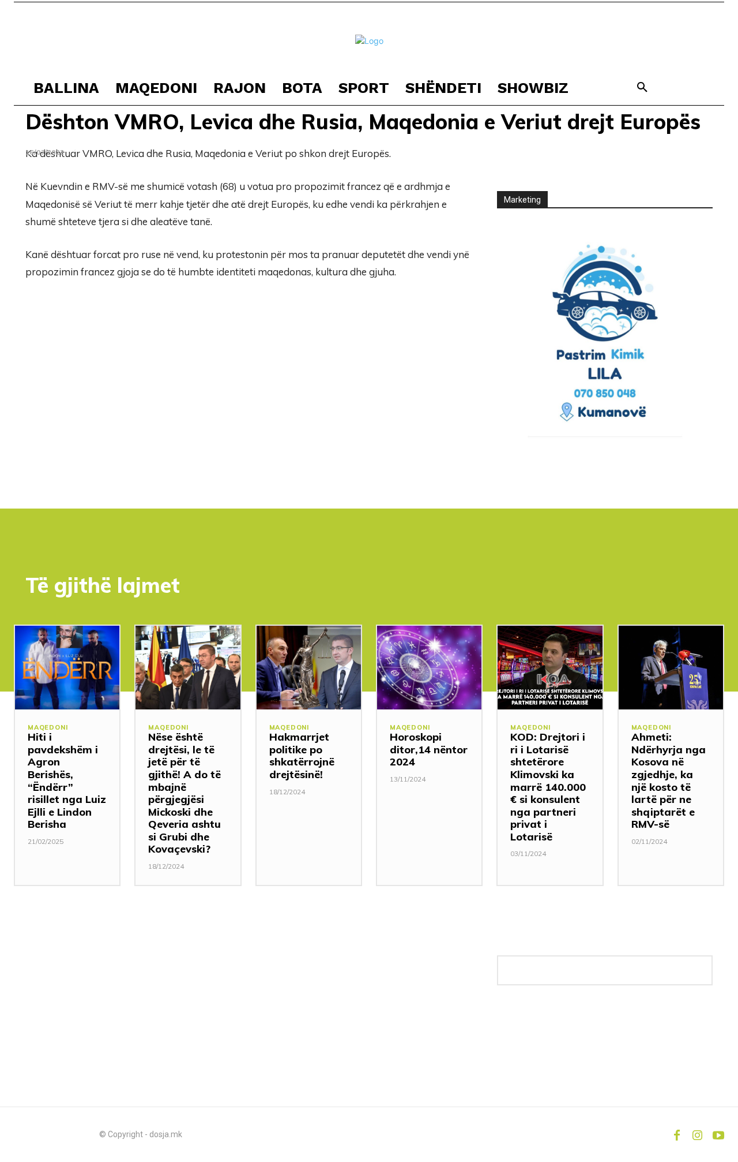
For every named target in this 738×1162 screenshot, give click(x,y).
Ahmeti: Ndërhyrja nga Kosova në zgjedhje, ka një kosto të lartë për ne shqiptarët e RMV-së (668, 780)
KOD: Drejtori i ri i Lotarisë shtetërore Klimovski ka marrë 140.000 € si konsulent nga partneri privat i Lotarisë (548, 786)
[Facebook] (677, 1134)
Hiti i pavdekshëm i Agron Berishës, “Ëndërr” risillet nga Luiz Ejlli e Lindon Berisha (67, 780)
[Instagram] (697, 1134)
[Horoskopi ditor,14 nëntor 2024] (429, 667)
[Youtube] (718, 1134)
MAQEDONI (47, 727)
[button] (642, 88)
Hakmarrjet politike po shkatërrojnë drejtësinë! (301, 755)
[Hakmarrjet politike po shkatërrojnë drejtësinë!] (309, 667)
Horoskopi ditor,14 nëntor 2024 (429, 749)
